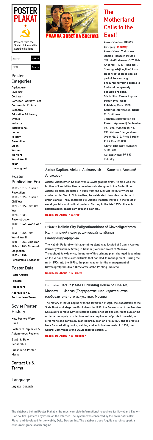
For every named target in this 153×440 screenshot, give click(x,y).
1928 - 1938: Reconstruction (21, 217)
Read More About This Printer (63, 273)
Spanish (28, 386)
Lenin (15, 132)
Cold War (17, 96)
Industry (17, 123)
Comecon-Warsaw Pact (26, 101)
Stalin (15, 146)
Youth (15, 163)
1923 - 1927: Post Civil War (25, 208)
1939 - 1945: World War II (26, 226)
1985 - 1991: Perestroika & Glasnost (26, 258)
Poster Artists (20, 275)
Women (16, 150)
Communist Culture (24, 105)
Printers (17, 281)
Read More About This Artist (62, 215)
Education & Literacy (24, 114)
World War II (19, 159)
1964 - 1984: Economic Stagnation (26, 249)
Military (16, 137)
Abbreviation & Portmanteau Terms (24, 295)
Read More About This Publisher (65, 336)
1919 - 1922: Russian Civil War (25, 199)
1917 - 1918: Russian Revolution (25, 190)
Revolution (18, 141)
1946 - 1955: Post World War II (22, 235)
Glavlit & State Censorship (20, 342)
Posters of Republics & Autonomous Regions (26, 331)
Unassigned (19, 168)
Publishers (18, 287)
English (16, 386)
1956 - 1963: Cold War (25, 242)
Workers (17, 155)
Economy (17, 110)
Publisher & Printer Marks (24, 352)
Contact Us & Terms (23, 365)
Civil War (17, 92)
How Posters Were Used (23, 321)
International (19, 128)
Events (16, 119)
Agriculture (19, 87)
